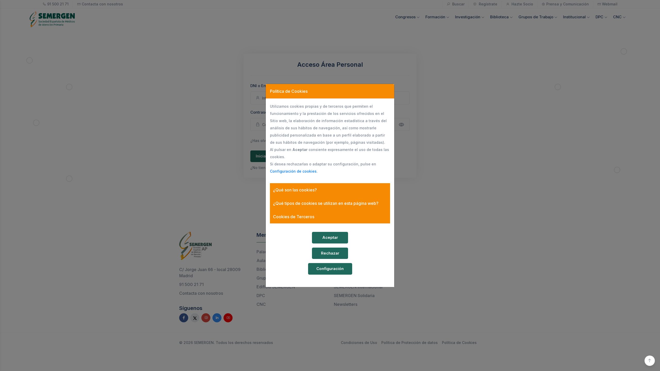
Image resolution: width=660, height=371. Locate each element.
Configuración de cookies (293, 171)
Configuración (330, 268)
